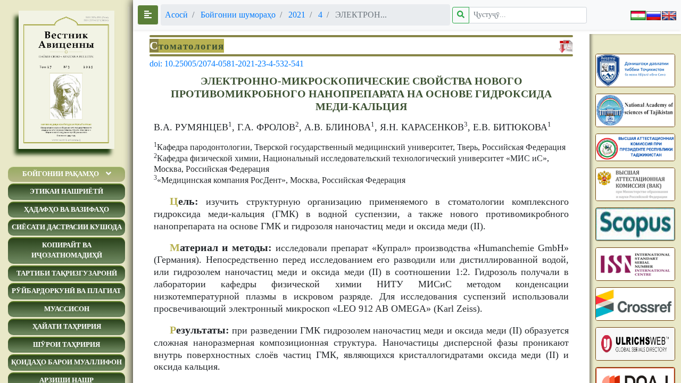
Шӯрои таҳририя (66, 344)
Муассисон (66, 309)
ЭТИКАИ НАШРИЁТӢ (66, 191)
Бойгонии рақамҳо (60, 174)
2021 (296, 14)
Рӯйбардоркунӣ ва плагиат (66, 291)
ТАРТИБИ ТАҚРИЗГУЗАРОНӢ (66, 273)
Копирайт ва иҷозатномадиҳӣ (66, 250)
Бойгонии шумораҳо (238, 14)
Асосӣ (176, 14)
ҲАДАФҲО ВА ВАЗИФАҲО (66, 209)
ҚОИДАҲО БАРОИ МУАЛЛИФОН (66, 362)
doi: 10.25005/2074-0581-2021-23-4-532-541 (227, 63)
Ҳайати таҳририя (66, 326)
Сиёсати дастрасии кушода (67, 227)
